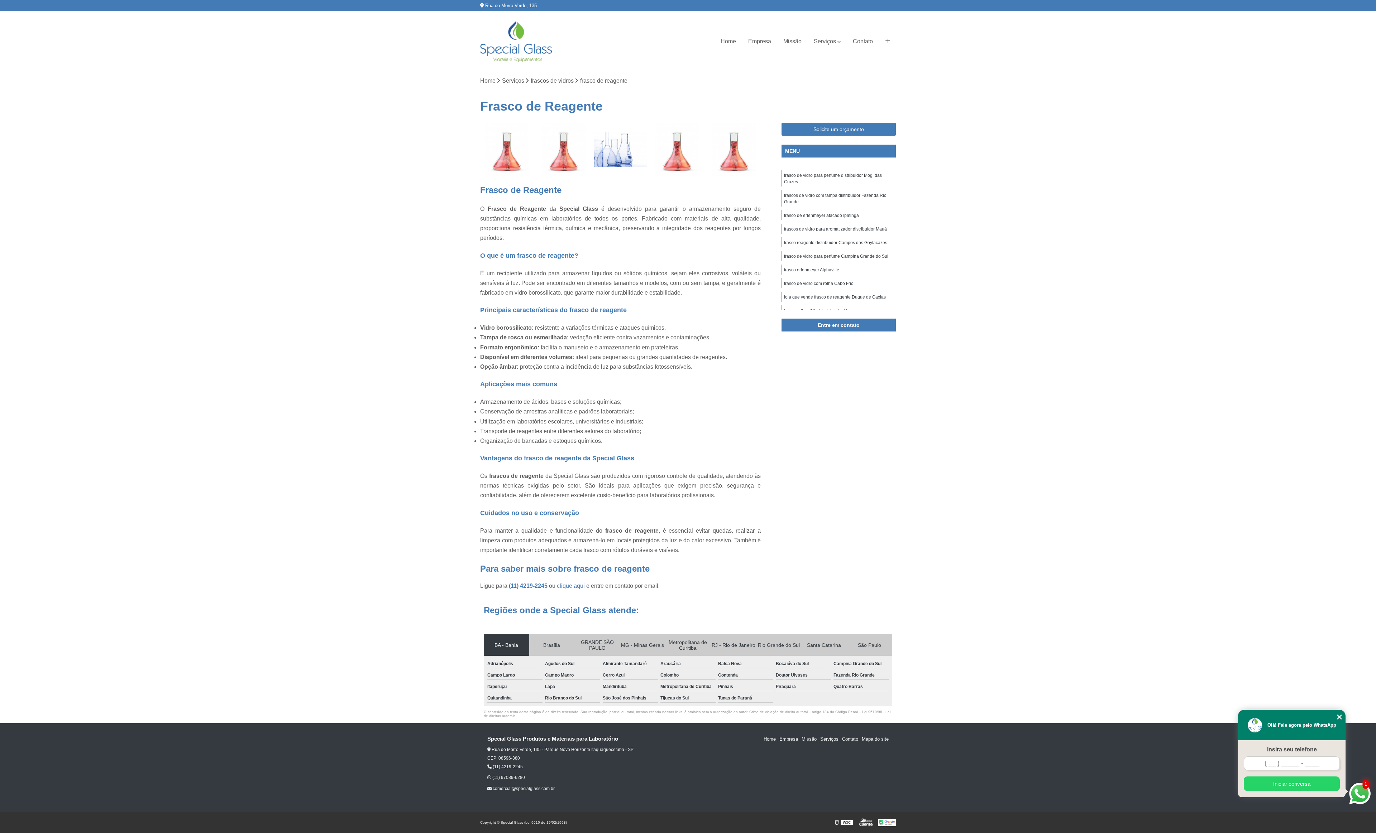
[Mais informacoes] (888, 41)
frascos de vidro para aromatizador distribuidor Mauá (835, 229)
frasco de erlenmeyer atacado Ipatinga (822, 215)
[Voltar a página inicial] (516, 41)
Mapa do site (875, 739)
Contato (863, 41)
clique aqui (571, 586)
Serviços (825, 41)
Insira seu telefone (1292, 749)
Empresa (759, 41)
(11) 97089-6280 (508, 777)
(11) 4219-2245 (529, 586)
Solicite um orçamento (838, 129)
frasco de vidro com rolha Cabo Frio (819, 283)
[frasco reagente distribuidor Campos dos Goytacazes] (734, 149)
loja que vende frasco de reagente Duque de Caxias (835, 297)
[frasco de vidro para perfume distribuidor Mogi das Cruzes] (507, 149)
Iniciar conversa (1291, 784)
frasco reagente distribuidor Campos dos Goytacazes (835, 242)
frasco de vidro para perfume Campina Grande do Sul (836, 256)
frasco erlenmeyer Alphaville (811, 269)
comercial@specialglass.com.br (523, 788)
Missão (792, 41)
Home (728, 41)
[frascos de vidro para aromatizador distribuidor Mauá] (677, 149)
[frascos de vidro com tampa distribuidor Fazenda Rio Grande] (564, 149)
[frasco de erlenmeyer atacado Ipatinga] (620, 149)
